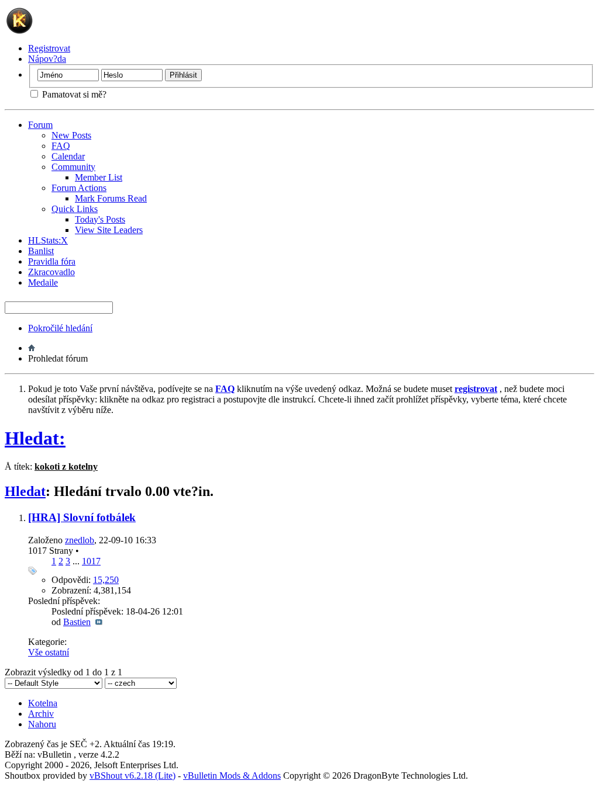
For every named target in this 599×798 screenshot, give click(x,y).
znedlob (79, 540)
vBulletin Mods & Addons (232, 775)
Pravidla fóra (51, 261)
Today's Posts (100, 219)
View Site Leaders (109, 230)
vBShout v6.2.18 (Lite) (132, 775)
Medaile (43, 282)
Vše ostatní (48, 652)
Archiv (41, 714)
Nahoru (42, 724)
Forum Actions (78, 188)
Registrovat (49, 48)
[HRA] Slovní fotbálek (82, 517)
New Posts (71, 135)
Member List (98, 177)
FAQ (60, 146)
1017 (91, 561)
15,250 (106, 580)
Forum (40, 125)
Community (73, 167)
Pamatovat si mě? (73, 94)
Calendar (68, 156)
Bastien (77, 622)
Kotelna (42, 703)
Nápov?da (47, 59)
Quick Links (74, 209)
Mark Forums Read (111, 198)
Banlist (41, 251)
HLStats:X (48, 240)
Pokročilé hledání (60, 328)
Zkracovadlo (51, 272)
